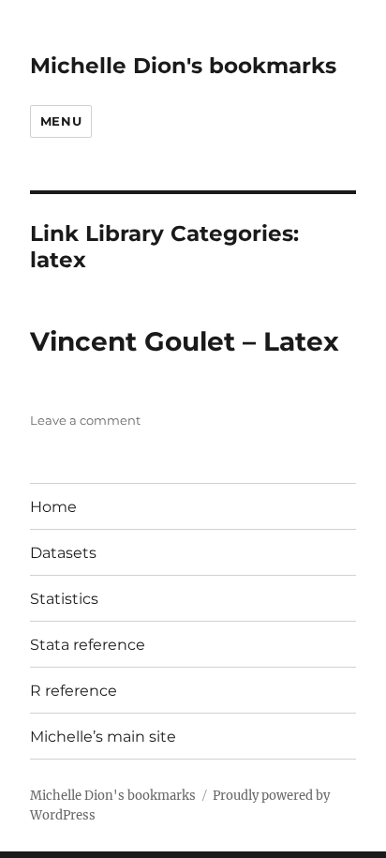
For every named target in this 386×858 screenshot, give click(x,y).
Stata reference (87, 645)
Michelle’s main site (103, 736)
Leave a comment (85, 420)
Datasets (63, 553)
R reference (73, 691)
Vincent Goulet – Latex (184, 341)
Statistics (64, 599)
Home (53, 507)
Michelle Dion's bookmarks (183, 66)
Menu (61, 120)
